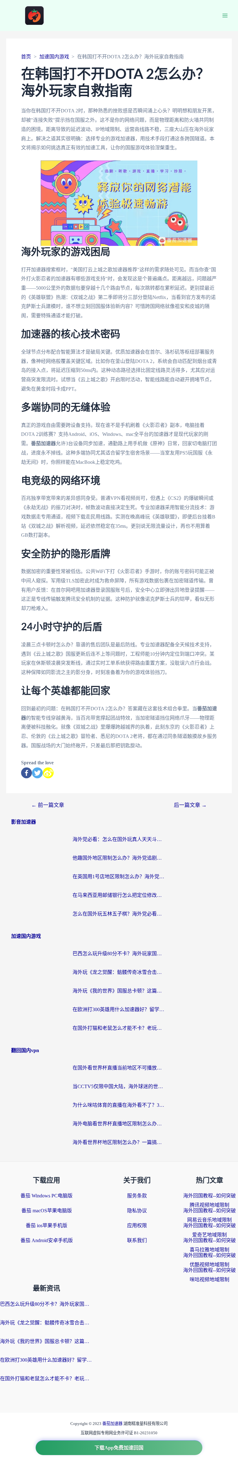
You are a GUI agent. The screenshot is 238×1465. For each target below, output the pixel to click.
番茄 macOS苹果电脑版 (46, 1210)
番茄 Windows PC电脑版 (46, 1195)
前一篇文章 (47, 805)
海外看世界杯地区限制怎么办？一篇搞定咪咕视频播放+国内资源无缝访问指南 (119, 1142)
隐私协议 (137, 1210)
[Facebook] (26, 772)
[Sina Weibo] (48, 772)
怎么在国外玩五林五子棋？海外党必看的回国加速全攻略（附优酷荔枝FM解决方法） (119, 913)
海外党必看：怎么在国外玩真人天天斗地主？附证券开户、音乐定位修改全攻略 (119, 839)
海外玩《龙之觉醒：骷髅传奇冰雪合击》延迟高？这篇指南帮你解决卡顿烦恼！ (119, 972)
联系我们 (137, 1240)
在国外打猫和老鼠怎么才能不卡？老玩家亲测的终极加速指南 (119, 1028)
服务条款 (137, 1195)
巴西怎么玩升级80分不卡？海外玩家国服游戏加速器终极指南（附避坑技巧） (119, 953)
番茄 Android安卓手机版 (46, 1240)
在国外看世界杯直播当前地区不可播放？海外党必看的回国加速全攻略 (119, 1067)
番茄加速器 (112, 1423)
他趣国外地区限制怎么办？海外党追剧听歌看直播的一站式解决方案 (119, 858)
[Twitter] (37, 772)
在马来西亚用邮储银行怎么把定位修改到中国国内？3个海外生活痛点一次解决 (119, 895)
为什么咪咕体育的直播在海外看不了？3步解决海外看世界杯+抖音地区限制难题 (119, 1105)
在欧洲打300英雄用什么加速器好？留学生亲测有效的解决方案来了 (119, 1009)
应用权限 (137, 1225)
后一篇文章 (190, 805)
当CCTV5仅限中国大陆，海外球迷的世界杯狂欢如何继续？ (119, 1086)
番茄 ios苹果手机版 (46, 1225)
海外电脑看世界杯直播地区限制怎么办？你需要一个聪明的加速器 (119, 1123)
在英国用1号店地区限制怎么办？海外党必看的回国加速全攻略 (119, 876)
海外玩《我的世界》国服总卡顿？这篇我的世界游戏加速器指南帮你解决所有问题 (119, 990)
